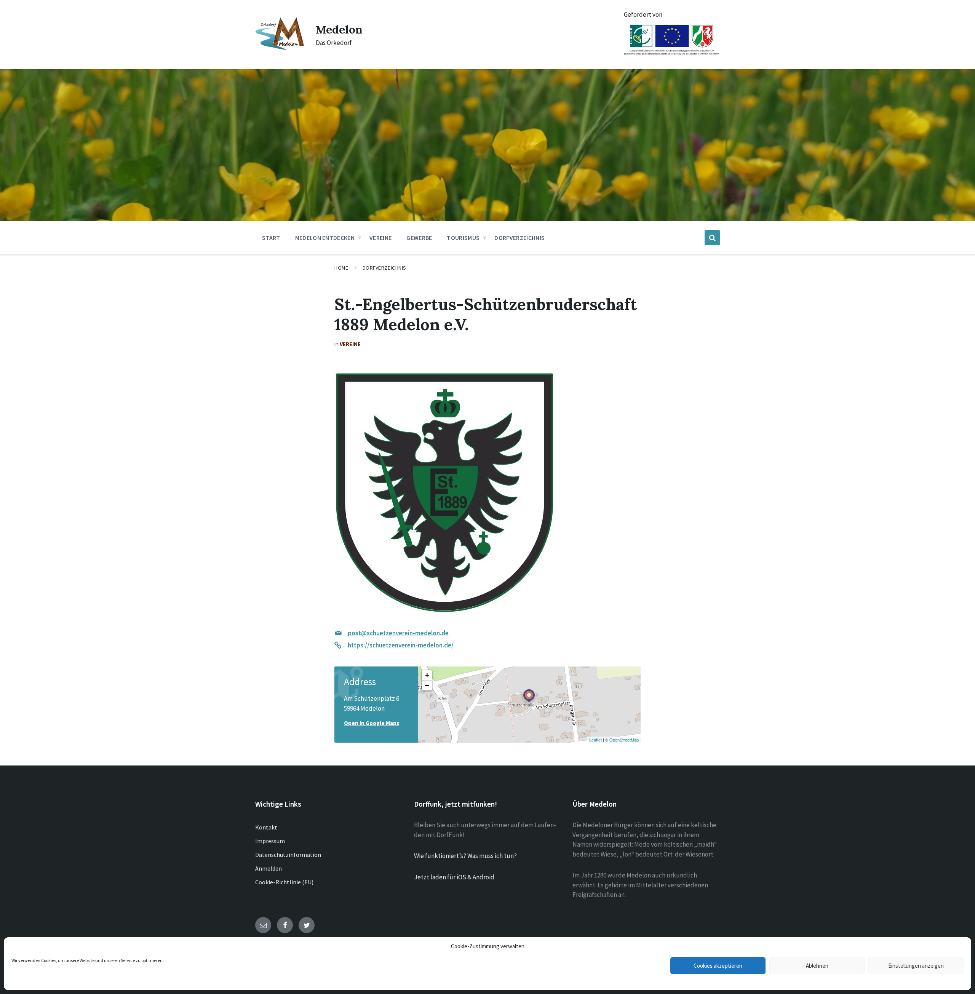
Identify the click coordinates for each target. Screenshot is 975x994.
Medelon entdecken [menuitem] (325, 237)
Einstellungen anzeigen (916, 965)
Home (341, 267)
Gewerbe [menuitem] (419, 237)
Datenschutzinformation (288, 854)
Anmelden (268, 868)
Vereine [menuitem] (380, 237)
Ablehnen (817, 965)
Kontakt (266, 827)
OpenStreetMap (624, 740)
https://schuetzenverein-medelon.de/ (401, 645)
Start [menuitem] (271, 237)
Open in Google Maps (371, 723)
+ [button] (427, 675)
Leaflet (595, 740)
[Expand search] (712, 237)
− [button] (427, 685)
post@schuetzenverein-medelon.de (398, 633)
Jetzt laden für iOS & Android (454, 877)
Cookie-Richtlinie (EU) (284, 882)
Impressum (270, 841)
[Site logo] (279, 48)
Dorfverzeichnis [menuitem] (519, 237)
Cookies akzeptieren (718, 965)
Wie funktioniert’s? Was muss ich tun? (465, 856)
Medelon (339, 29)
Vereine (350, 344)
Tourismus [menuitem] (463, 237)
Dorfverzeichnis (384, 267)
